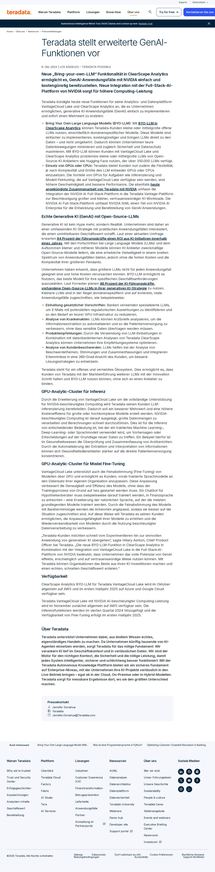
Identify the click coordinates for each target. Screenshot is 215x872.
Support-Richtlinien (193, 857)
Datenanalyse (118, 777)
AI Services (48, 811)
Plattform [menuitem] (73, 12)
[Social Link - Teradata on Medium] (197, 772)
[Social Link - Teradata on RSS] (189, 789)
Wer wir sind (152, 770)
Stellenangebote (154, 811)
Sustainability (152, 791)
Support (183, 2)
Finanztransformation (89, 788)
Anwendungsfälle (86, 808)
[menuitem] (150, 12)
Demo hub (116, 817)
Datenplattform (119, 791)
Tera (44, 804)
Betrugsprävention (87, 795)
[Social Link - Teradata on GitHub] (189, 772)
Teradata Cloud (50, 777)
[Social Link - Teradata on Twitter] (181, 780)
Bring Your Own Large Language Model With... (63, 744)
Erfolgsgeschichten (19, 788)
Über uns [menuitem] (133, 12)
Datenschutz (99, 854)
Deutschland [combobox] (199, 2)
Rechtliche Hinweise (193, 854)
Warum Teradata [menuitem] (49, 12)
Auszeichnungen (17, 795)
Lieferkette (82, 801)
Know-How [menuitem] (113, 12)
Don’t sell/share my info (128, 854)
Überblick (47, 770)
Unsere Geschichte (156, 784)
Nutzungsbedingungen (86, 857)
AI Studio (47, 797)
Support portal (119, 831)
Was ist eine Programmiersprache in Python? (117, 744)
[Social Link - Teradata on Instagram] (181, 789)
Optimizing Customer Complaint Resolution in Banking (176, 744)
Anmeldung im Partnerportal (84, 823)
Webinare (116, 811)
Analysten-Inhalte (18, 801)
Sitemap (78, 854)
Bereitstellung (15, 815)
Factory (46, 784)
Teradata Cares (153, 804)
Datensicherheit (119, 797)
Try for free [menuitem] (167, 12)
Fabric (45, 791)
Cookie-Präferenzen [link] (161, 854)
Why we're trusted (18, 770)
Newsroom (151, 835)
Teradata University (122, 804)
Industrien (81, 770)
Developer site (119, 824)
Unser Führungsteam (157, 777)
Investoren (151, 842)
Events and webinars (157, 817)
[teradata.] (19, 12)
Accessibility (141, 857)
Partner (80, 815)
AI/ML (113, 770)
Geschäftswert (16, 808)
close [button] (209, 24)
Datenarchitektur (120, 784)
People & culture (154, 797)
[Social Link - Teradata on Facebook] (197, 780)
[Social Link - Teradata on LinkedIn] (181, 772)
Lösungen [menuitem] (93, 12)
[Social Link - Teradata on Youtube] (189, 780)
